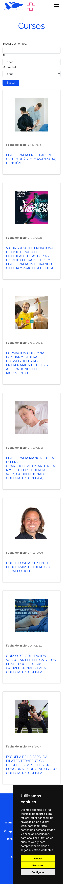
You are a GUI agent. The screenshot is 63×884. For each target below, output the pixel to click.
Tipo (5, 55)
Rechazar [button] (37, 865)
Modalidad (9, 67)
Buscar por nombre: (15, 43)
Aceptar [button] (37, 858)
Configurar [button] (37, 872)
